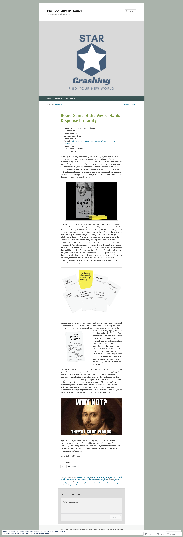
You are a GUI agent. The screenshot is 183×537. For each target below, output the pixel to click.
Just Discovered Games (68, 479)
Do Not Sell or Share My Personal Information (108, 529)
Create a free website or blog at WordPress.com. (76, 529)
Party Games (81, 479)
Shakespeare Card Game (76, 483)
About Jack (58, 98)
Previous (126, 104)
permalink (73, 485)
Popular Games (91, 479)
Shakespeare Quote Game (94, 483)
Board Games (95, 477)
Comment (115, 517)
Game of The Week (116, 477)
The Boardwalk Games (65, 11)
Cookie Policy (46, 533)
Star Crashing (70, 98)
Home (49, 98)
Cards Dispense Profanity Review (85, 481)
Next (134, 104)
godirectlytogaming (111, 483)
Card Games (105, 477)
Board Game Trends (83, 477)
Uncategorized (102, 479)
